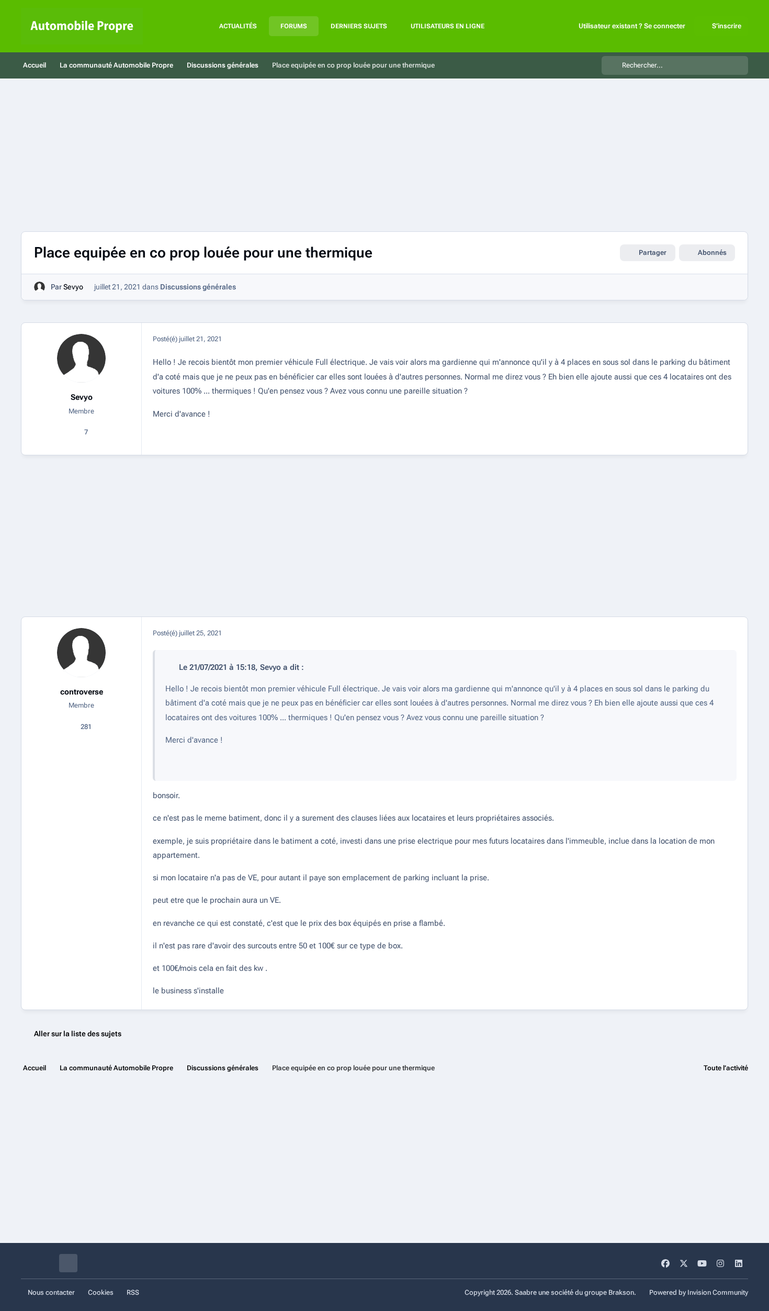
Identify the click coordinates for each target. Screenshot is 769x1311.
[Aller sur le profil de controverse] (81, 652)
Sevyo (73, 287)
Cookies (101, 1292)
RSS (133, 1292)
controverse (81, 692)
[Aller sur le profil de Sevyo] (39, 287)
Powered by (698, 1292)
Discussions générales (198, 287)
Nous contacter (51, 1292)
